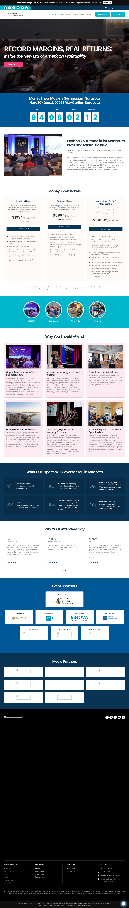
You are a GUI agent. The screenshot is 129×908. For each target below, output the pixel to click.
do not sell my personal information (80, 905)
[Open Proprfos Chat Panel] (123, 904)
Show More (92, 557)
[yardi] (64, 697)
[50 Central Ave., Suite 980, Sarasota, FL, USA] (99, 879)
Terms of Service (78, 903)
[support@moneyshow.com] (99, 875)
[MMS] (13, 14)
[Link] (31, 312)
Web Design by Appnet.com (104, 893)
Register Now (40, 877)
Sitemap (117, 893)
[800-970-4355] (99, 868)
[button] (63, 570)
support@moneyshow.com (111, 875)
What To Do (39, 874)
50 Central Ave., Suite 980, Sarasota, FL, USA (110, 880)
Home (37, 868)
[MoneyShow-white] (13, 787)
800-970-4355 (106, 868)
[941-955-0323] (99, 872)
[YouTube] (18, 7)
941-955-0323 (106, 872)
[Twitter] (9, 7)
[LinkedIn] (13, 7)
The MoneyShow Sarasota (72, 891)
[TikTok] (22, 7)
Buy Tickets (39, 871)
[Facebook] (5, 7)
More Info (107, 3)
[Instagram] (26, 7)
